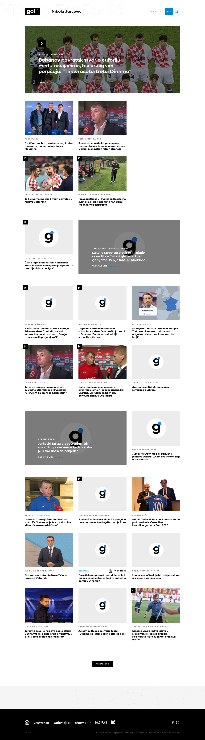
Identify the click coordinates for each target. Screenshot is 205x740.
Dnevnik (41, 723)
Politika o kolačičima (172, 733)
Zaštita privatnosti (155, 733)
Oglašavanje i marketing (123, 733)
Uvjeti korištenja (140, 733)
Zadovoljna (62, 723)
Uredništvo (107, 733)
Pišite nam (98, 733)
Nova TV (27, 723)
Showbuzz (83, 723)
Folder (101, 723)
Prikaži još (102, 664)
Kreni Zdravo (113, 723)
